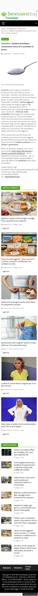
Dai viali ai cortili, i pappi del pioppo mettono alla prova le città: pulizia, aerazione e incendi (25, 549)
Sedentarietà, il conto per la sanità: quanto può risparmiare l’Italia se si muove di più (24, 481)
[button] (36, 23)
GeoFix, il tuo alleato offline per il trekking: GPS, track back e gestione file (24, 452)
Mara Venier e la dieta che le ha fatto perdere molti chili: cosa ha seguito (18, 425)
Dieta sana (5, 39)
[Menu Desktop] (3, 23)
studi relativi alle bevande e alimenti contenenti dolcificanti (16, 152)
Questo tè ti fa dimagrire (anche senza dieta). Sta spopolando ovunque (18, 303)
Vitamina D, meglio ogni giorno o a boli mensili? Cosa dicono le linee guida (25, 507)
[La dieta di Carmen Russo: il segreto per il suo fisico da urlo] (19, 369)
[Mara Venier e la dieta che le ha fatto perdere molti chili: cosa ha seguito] (19, 409)
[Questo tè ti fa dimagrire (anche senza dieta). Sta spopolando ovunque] (19, 287)
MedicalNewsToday (12, 177)
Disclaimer (18, 568)
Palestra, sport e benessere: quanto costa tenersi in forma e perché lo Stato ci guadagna (25, 520)
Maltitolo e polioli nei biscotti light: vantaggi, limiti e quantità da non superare (18, 219)
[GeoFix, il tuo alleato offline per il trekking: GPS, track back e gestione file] (6, 452)
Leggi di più (5, 228)
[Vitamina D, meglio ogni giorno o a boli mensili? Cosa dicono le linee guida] (6, 507)
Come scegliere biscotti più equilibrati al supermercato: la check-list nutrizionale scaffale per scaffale (24, 466)
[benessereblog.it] (19, 15)
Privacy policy (28, 567)
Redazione (7, 568)
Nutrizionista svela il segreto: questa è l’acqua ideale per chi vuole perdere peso (18, 344)
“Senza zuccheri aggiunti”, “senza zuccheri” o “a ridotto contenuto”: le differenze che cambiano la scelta (18, 261)
